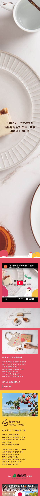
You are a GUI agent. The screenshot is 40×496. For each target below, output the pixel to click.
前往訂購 (7, 386)
